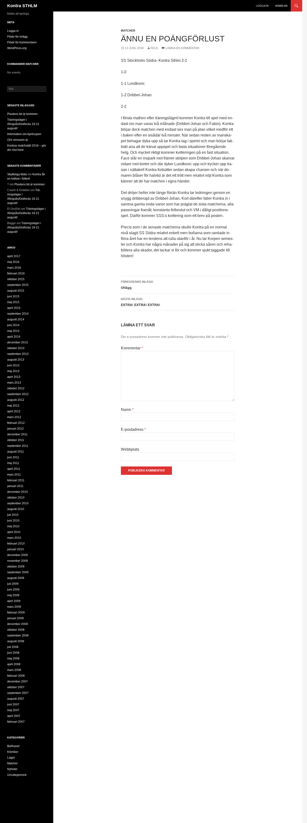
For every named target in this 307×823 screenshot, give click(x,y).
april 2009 (13, 601)
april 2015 (13, 308)
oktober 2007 (15, 687)
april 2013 (13, 377)
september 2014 (18, 313)
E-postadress (133, 429)
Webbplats (130, 449)
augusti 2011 (15, 451)
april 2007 (13, 716)
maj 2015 (13, 302)
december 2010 (17, 492)
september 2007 (18, 693)
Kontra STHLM (22, 5)
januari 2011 (15, 486)
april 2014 (13, 336)
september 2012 (18, 394)
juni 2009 (13, 589)
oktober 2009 (15, 566)
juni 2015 (13, 296)
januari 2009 (15, 618)
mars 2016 (14, 267)
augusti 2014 (15, 319)
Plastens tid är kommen (22, 114)
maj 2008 (13, 658)
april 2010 (13, 532)
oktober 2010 (15, 497)
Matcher (128, 30)
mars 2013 (14, 382)
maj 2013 (13, 371)
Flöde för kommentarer (22, 42)
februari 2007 (16, 721)
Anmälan (281, 5)
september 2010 (18, 503)
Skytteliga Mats (17, 174)
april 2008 (13, 664)
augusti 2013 (15, 359)
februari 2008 (16, 675)
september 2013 (18, 354)
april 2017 (13, 256)
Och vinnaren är (17, 140)
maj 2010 (13, 526)
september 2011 (17, 446)
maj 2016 (13, 262)
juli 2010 (12, 515)
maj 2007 (13, 710)
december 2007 (17, 681)
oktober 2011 (15, 440)
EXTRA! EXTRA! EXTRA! (140, 302)
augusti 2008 (15, 641)
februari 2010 (16, 543)
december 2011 (17, 434)
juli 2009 (12, 583)
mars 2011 (14, 474)
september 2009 (18, 572)
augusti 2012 (15, 400)
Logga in (262, 5)
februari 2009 (16, 612)
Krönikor (12, 752)
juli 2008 (12, 647)
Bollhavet (13, 746)
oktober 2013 (15, 348)
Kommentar (132, 348)
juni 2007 (13, 704)
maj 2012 (13, 405)
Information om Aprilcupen (24, 134)
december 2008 (17, 624)
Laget (11, 757)
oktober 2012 (15, 388)
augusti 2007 (15, 698)
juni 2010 (13, 520)
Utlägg (137, 284)
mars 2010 (14, 537)
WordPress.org (17, 48)
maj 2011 (13, 463)
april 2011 (13, 469)
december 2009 (17, 555)
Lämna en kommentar (182, 48)
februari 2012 (16, 423)
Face (154, 48)
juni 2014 (13, 325)
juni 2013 (13, 365)
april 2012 (13, 411)
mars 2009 (14, 606)
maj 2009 (13, 595)
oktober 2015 (15, 279)
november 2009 (17, 560)
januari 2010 (15, 549)
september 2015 (18, 285)
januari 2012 (15, 428)
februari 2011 (15, 480)
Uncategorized (16, 775)
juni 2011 (13, 457)
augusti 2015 (15, 290)
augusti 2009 (15, 578)
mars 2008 (14, 670)
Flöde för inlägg (17, 36)
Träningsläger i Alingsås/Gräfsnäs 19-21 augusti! (23, 124)
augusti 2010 (15, 509)
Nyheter (12, 769)
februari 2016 (16, 273)
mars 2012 (14, 417)
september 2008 (18, 635)
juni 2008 (13, 652)
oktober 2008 (15, 629)
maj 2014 (13, 331)
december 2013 (17, 342)
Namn (127, 410)
